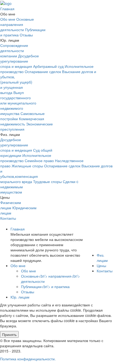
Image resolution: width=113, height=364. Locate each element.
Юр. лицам (20, 297)
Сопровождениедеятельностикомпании (14, 50)
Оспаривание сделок (43, 71)
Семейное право (39, 160)
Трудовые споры (47, 181)
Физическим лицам (10, 205)
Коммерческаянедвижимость (22, 121)
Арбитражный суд (48, 66)
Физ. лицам (102, 257)
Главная (7, 8)
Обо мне (7, 19)
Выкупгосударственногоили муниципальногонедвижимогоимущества (18, 103)
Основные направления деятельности (17, 24)
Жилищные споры (27, 165)
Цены (101, 265)
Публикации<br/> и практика (45, 286)
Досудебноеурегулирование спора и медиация (19, 61)
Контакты (8, 218)
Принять (9, 334)
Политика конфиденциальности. (28, 358)
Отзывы (26, 34)
